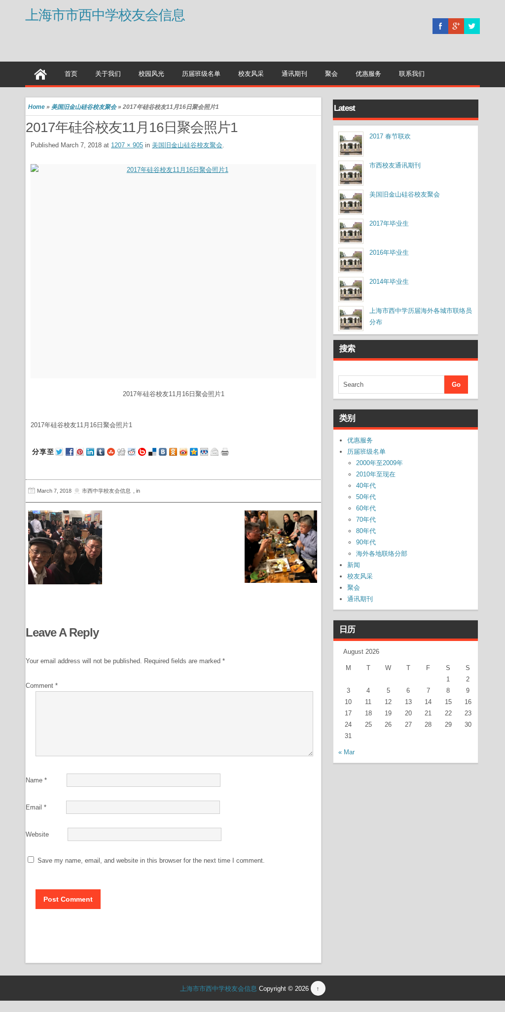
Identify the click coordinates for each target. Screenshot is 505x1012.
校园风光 (151, 73)
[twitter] (472, 26)
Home (36, 106)
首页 (71, 73)
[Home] (40, 73)
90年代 (366, 542)
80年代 (366, 531)
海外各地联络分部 (381, 553)
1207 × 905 (127, 145)
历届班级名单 (201, 73)
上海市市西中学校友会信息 (105, 15)
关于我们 (108, 73)
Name (36, 780)
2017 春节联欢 (390, 136)
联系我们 (412, 73)
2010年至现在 (376, 474)
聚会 (331, 73)
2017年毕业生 (389, 223)
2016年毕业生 (389, 252)
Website (37, 834)
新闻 (353, 565)
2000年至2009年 (379, 463)
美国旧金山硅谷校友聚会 (83, 106)
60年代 (366, 508)
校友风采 (251, 73)
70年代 (366, 519)
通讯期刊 (294, 73)
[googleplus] (456, 26)
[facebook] (440, 26)
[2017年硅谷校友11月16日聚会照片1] (173, 271)
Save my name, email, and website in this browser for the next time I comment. (151, 860)
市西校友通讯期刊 (395, 165)
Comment (42, 685)
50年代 (366, 497)
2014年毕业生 (389, 281)
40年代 (366, 485)
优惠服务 (368, 73)
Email (36, 807)
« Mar (346, 752)
